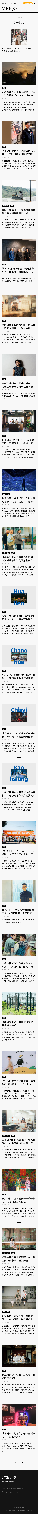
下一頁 (21, 1462)
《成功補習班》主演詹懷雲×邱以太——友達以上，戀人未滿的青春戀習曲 (18, 966)
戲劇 (4, 1194)
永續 (4, 379)
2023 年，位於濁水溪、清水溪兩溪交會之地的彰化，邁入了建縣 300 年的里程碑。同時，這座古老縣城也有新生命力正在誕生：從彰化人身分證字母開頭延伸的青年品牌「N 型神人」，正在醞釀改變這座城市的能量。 (19, 690)
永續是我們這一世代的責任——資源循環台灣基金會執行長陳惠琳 (18, 386)
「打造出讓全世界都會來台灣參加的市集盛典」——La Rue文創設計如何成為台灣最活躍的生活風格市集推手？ (18, 1085)
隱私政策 (21, 1507)
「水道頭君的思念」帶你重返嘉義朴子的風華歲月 (18, 1435)
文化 (8, 494)
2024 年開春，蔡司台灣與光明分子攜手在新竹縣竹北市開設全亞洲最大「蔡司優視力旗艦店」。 (18, 281)
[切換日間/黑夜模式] (35, 3)
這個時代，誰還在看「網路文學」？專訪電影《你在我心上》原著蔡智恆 (18, 1319)
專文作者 (19, 18)
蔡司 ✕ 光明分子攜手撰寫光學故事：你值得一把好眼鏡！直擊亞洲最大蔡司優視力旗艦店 (18, 272)
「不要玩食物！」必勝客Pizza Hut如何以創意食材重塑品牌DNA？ (18, 154)
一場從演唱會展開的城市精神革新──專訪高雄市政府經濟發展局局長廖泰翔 (18, 795)
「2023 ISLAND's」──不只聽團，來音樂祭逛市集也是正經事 (18, 854)
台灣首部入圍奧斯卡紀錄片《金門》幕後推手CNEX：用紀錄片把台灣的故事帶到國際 (18, 95)
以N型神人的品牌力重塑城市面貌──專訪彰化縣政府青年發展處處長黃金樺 (18, 678)
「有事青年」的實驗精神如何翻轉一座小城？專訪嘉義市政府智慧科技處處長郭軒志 (18, 737)
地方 (4, 612)
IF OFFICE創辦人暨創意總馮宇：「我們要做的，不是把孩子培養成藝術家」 (18, 913)
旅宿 (4, 435)
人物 (4, 553)
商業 (4, 147)
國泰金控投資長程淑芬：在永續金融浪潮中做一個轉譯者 (18, 1259)
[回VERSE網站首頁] (10, 8)
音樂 (4, 847)
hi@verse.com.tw (10, 1510)
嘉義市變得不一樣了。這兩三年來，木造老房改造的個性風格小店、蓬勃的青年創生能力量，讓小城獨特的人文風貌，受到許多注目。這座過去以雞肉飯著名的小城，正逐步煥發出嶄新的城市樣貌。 (19, 749)
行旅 (12, 205)
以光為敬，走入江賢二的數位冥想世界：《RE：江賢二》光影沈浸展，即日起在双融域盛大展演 (18, 501)
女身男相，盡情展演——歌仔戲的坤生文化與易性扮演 (18, 1200)
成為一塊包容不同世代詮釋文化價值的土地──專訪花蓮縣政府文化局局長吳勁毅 (18, 619)
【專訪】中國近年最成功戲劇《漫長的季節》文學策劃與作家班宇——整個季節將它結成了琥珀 (18, 562)
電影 (4, 88)
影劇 (8, 553)
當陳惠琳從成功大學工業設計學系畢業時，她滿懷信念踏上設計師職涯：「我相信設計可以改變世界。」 (19, 396)
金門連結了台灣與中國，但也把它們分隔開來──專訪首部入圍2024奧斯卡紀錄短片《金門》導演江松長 (18, 329)
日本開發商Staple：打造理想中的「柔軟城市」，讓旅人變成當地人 (18, 443)
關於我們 (16, 1507)
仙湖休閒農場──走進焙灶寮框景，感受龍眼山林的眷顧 (18, 211)
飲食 (12, 1135)
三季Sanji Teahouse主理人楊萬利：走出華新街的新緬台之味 (18, 1141)
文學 (12, 553)
